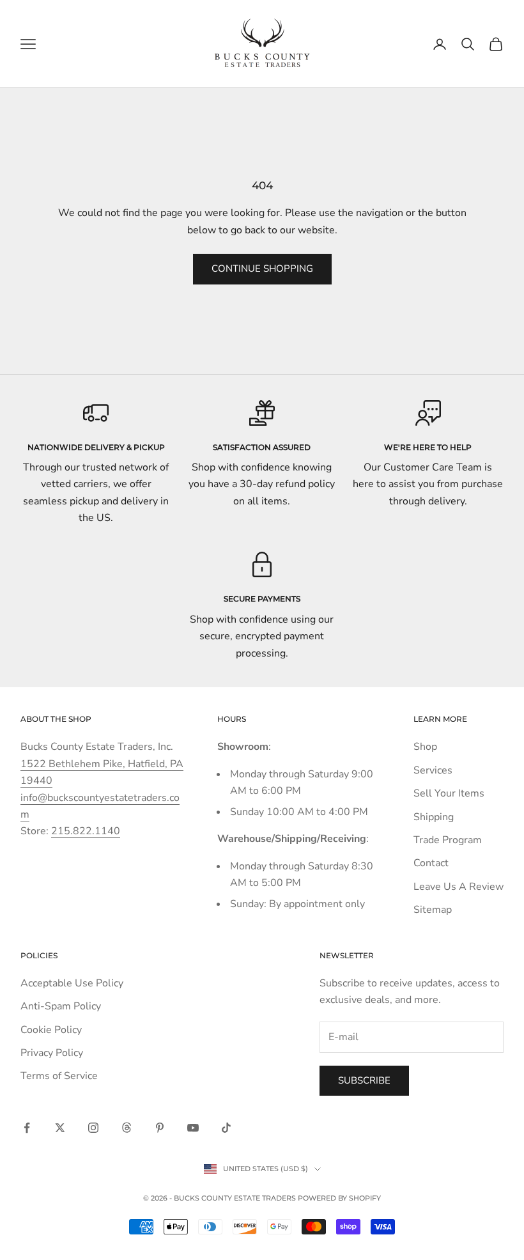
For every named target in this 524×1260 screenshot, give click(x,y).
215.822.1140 (85, 831)
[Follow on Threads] (126, 1127)
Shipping (433, 817)
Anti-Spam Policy (60, 1006)
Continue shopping (262, 268)
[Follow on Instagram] (93, 1127)
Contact (431, 863)
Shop (425, 747)
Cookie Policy (51, 1030)
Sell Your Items (448, 793)
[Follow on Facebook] (26, 1127)
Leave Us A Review (458, 887)
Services (432, 770)
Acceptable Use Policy (71, 983)
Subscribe (364, 1080)
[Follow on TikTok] (226, 1127)
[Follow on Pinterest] (159, 1127)
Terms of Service (59, 1076)
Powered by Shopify (339, 1198)
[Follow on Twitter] (60, 1127)
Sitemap (432, 910)
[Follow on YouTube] (193, 1127)
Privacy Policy (51, 1053)
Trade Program (447, 840)
